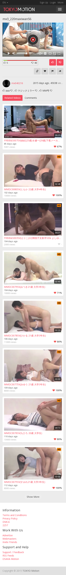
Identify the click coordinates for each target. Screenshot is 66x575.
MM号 (45, 90)
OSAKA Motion (11, 559)
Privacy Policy (10, 518)
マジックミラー (26, 90)
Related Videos (12, 97)
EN (4, 2)
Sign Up (44, 2)
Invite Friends (10, 542)
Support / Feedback (13, 552)
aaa (8, 90)
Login (53, 2)
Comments (31, 97)
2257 (5, 525)
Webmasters (9, 538)
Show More (33, 496)
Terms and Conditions (15, 515)
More (60, 2)
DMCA (6, 521)
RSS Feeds (8, 555)
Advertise (8, 535)
